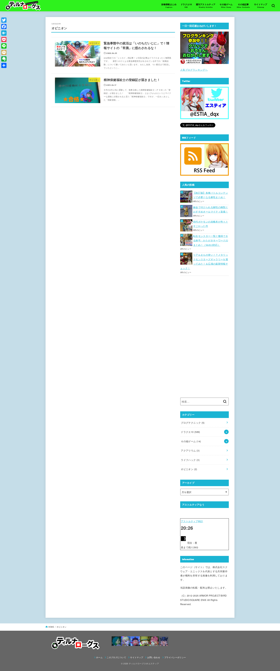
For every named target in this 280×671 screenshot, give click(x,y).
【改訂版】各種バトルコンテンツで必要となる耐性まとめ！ (210, 195)
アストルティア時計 (192, 521)
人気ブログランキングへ (194, 69)
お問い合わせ (153, 657)
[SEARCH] (273, 6)
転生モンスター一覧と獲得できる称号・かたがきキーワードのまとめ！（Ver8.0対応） (210, 240)
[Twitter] (4, 20)
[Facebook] (4, 26)
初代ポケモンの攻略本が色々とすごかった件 (210, 224)
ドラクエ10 (190, 432)
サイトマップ (136, 657)
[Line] (4, 46)
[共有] (4, 65)
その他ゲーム (191, 441)
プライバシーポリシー (175, 657)
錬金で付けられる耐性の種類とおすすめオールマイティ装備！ (210, 209)
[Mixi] (4, 52)
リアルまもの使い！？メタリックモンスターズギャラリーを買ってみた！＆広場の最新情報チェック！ (204, 261)
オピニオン (189, 469)
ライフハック (190, 460)
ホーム (99, 657)
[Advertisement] (204, 338)
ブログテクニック (192, 422)
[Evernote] (4, 59)
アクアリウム (190, 450)
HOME (51, 627)
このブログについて (116, 657)
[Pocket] (4, 39)
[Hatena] (4, 33)
